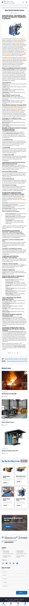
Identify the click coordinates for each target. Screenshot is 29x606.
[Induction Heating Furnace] (8, 469)
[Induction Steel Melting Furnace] (21, 492)
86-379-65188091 (23, 538)
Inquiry (25, 604)
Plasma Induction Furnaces (8, 422)
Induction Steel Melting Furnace (20, 499)
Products (11, 599)
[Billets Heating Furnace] (21, 469)
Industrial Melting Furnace (7, 556)
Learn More (5, 482)
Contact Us (19, 601)
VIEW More (24, 461)
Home (6, 599)
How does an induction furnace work (10, 450)
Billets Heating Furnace (20, 476)
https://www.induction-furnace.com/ (10, 340)
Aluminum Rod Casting (8, 553)
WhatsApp (4, 604)
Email (11, 604)
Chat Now (8, 526)
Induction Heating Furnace (6, 477)
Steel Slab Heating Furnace (6, 499)
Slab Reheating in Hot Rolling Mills (9, 393)
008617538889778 (9, 542)
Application (16, 599)
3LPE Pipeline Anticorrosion (6, 551)
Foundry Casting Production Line (20, 551)
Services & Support (11, 601)
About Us (22, 599)
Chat (18, 604)
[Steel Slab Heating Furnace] (8, 492)
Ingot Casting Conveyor (21, 553)
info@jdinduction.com (10, 538)
